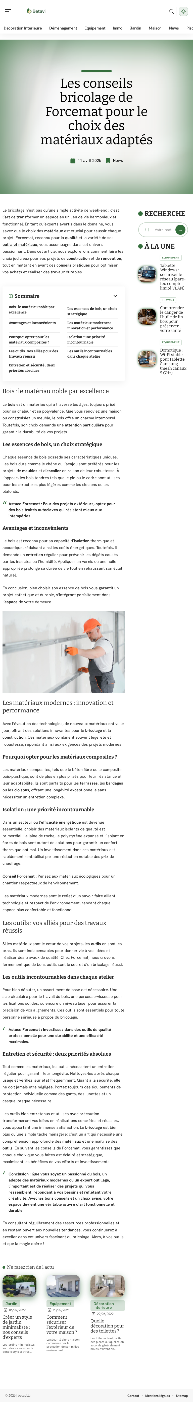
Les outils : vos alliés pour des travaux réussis (33, 354)
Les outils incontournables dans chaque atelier (89, 354)
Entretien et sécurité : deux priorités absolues (32, 368)
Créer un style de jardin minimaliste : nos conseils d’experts (17, 1327)
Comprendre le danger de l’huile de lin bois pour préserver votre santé (172, 319)
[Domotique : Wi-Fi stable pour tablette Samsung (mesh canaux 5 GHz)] (147, 359)
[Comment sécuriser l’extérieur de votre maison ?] (63, 1286)
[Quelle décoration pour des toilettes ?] (107, 1286)
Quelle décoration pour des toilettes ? (107, 1326)
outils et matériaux (20, 244)
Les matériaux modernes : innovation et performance (90, 325)
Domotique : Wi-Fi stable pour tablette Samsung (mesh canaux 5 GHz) (173, 361)
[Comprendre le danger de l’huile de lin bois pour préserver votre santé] (147, 317)
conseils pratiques (73, 265)
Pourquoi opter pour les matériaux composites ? (29, 339)
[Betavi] (36, 11)
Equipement (60, 1304)
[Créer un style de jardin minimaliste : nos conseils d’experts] (19, 1286)
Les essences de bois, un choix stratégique (92, 311)
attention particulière (84, 425)
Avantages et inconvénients (32, 323)
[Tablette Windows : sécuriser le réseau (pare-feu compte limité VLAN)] (147, 274)
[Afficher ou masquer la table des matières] (78, 296)
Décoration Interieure (103, 1305)
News (118, 160)
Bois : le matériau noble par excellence (32, 309)
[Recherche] (171, 11)
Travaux (168, 300)
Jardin (11, 1304)
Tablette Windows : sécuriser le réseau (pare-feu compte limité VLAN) (173, 277)
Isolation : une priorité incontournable (86, 339)
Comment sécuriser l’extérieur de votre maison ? (61, 1324)
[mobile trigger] (9, 11)
